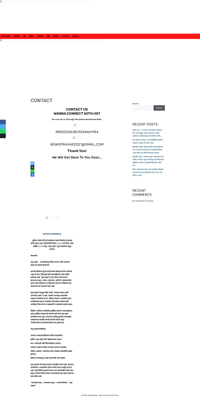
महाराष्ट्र (17, 36)
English (75, 36)
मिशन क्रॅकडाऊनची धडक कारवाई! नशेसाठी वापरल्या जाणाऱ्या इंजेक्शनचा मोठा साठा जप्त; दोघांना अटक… (147, 172)
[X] (77, 167)
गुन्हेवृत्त (31, 36)
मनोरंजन (56, 36)
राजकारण (40, 36)
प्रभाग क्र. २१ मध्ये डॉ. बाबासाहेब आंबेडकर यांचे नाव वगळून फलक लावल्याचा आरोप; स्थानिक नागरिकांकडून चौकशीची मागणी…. (147, 133)
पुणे (24, 36)
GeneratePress (113, 395)
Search (135, 103)
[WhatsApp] (77, 171)
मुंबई (48, 36)
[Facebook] (77, 163)
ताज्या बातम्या (6, 36)
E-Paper (65, 36)
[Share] (77, 175)
